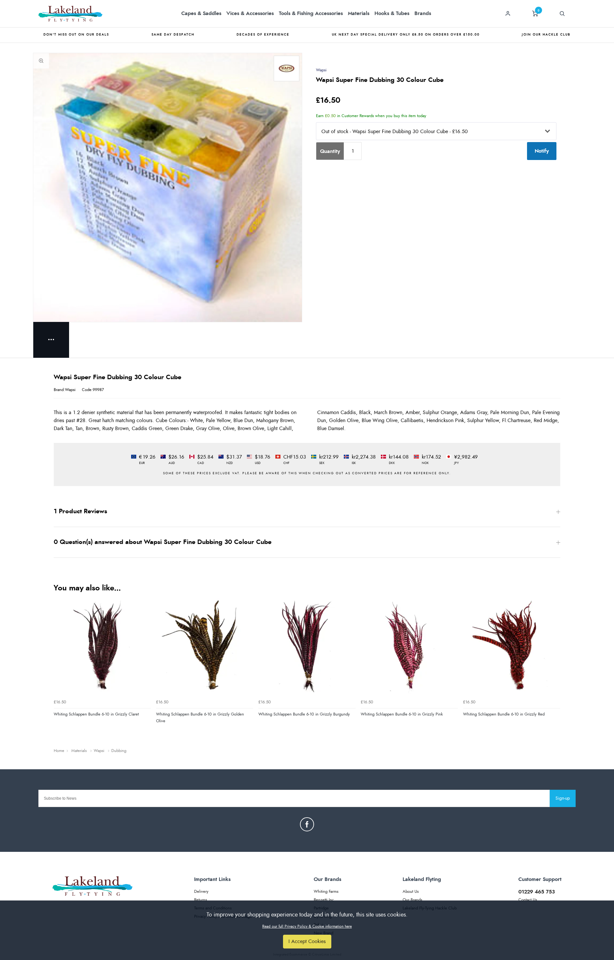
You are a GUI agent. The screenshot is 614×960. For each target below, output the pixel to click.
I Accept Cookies (307, 941)
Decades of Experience (263, 34)
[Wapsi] (286, 68)
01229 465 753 (536, 891)
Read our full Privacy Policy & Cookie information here (307, 926)
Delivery (201, 892)
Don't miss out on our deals (76, 34)
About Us (411, 892)
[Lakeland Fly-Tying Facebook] (307, 824)
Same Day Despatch (173, 34)
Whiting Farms (326, 892)
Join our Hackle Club (546, 34)
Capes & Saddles (201, 13)
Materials (358, 13)
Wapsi (321, 70)
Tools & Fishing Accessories (311, 13)
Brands (422, 13)
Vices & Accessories (250, 13)
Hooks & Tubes (391, 13)
